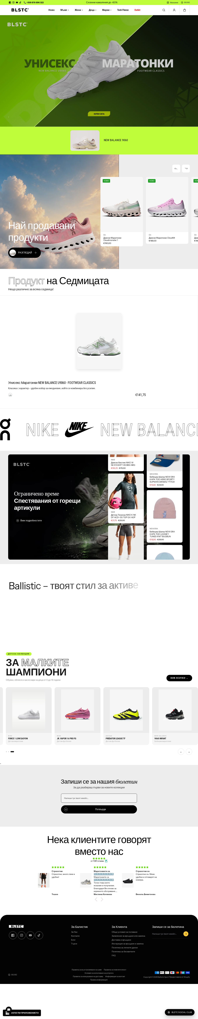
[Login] (174, 10)
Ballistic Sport (163, 977)
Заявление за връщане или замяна (128, 936)
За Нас (74, 932)
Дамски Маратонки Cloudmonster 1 (112, 239)
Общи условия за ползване (124, 932)
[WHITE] (10, 395)
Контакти (75, 936)
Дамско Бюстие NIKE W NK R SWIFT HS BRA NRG (123, 493)
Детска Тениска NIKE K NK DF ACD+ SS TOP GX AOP (123, 545)
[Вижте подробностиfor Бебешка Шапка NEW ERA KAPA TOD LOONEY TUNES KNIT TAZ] (165, 533)
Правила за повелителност (115, 970)
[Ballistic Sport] (19, 10)
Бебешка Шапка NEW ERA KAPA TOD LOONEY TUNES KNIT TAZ (162, 559)
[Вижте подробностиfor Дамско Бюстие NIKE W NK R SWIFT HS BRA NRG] (126, 468)
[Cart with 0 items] (184, 10)
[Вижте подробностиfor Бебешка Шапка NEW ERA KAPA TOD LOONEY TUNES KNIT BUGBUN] (165, 478)
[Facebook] (10, 2)
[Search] (164, 10)
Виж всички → (179, 678)
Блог (73, 940)
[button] (184, 10)
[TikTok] (20, 2)
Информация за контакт (115, 976)
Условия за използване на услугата (99, 973)
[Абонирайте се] (185, 933)
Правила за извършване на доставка (88, 976)
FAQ (114, 955)
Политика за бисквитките (123, 951)
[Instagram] (13, 2)
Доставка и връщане (121, 940)
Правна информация (99, 980)
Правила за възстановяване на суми (87, 970)
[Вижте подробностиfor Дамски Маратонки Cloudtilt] (167, 204)
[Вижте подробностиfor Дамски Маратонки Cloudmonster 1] (121, 204)
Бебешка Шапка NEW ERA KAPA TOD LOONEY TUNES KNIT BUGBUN (162, 504)
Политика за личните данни (125, 947)
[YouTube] (17, 2)
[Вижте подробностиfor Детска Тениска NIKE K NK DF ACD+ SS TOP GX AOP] (126, 521)
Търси (74, 943)
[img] (99, 858)
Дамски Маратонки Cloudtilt (162, 238)
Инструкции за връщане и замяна (128, 943)
